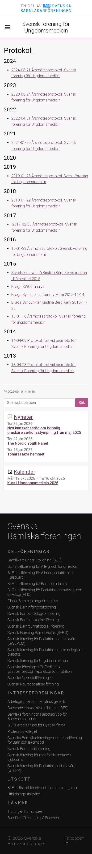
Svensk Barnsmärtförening (29, 748)
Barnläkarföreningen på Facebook (34, 818)
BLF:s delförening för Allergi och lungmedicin (43, 566)
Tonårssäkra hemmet (25, 454)
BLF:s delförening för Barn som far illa (37, 583)
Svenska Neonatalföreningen (30, 678)
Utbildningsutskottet (24, 794)
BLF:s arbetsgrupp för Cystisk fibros (36, 725)
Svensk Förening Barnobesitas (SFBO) (38, 632)
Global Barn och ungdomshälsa (33, 601)
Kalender (24, 472)
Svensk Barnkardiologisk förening (34, 613)
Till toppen (74, 840)
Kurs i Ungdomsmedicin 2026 (32, 483)
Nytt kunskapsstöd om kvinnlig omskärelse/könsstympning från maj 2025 (44, 430)
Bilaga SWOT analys (27, 286)
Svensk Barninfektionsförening (32, 607)
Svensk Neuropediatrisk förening (33, 684)
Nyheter (23, 417)
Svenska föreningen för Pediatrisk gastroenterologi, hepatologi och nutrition (40, 669)
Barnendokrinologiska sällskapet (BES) (38, 708)
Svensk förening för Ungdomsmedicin (46, 27)
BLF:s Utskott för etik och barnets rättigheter (42, 788)
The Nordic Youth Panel (27, 443)
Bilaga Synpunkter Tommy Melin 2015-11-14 (47, 294)
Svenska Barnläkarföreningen (44, 531)
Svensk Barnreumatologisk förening (36, 626)
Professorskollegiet (22, 731)
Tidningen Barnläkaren (25, 811)
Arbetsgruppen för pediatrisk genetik (36, 701)
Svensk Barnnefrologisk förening (33, 620)
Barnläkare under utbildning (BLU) (34, 560)
